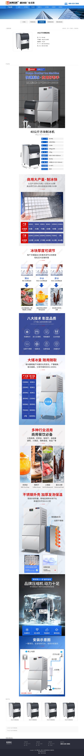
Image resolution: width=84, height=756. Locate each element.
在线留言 (54, 7)
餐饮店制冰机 (59, 21)
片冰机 (24, 21)
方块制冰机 (41, 21)
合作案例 (47, 7)
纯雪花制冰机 (50, 21)
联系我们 (60, 7)
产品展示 (33, 7)
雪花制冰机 (32, 21)
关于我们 (26, 7)
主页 (68, 28)
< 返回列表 (8, 28)
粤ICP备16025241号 (42, 751)
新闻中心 (40, 7)
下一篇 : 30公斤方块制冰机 (12, 730)
